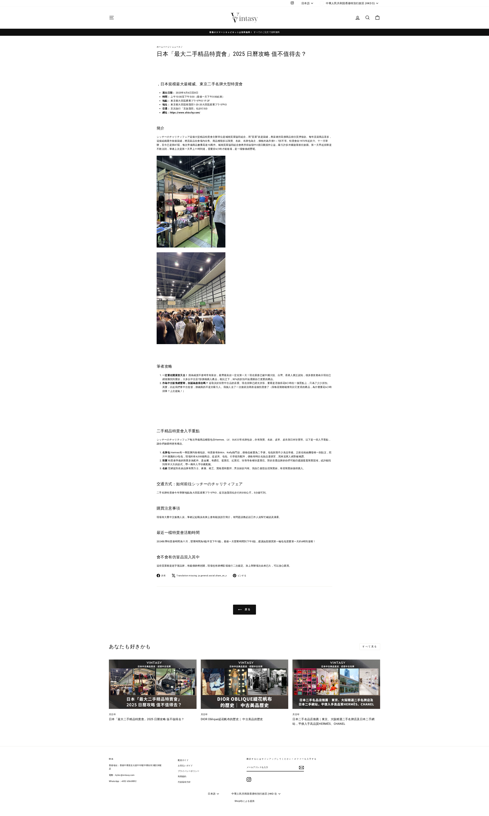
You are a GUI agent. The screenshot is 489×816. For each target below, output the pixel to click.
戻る (247, 609)
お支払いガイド (185, 765)
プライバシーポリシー (188, 771)
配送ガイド (183, 760)
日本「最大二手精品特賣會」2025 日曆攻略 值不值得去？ (146, 719)
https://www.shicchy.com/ (185, 112)
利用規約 (182, 776)
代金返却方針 (184, 782)
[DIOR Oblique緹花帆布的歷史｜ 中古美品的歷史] (244, 684)
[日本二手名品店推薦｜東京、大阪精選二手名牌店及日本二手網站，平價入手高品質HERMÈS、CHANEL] (336, 684)
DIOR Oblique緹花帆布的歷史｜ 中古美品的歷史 (232, 719)
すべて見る (369, 646)
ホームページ (163, 47)
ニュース (176, 47)
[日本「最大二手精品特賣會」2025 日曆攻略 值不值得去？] (153, 684)
